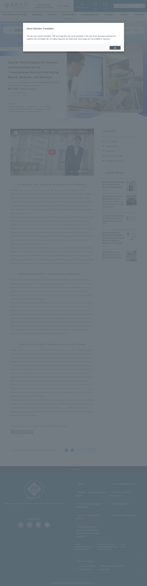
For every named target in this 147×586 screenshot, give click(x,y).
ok (115, 48)
